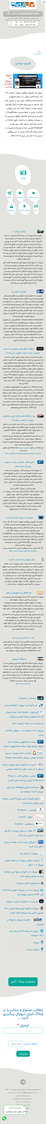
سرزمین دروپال (24, 448)
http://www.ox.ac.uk (23, 684)
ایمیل (23, 1025)
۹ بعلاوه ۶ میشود (31, 1044)
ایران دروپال (21, 1090)
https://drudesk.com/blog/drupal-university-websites (23, 453)
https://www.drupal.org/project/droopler (23, 551)
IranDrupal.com (27, 1093)
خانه (39, 52)
